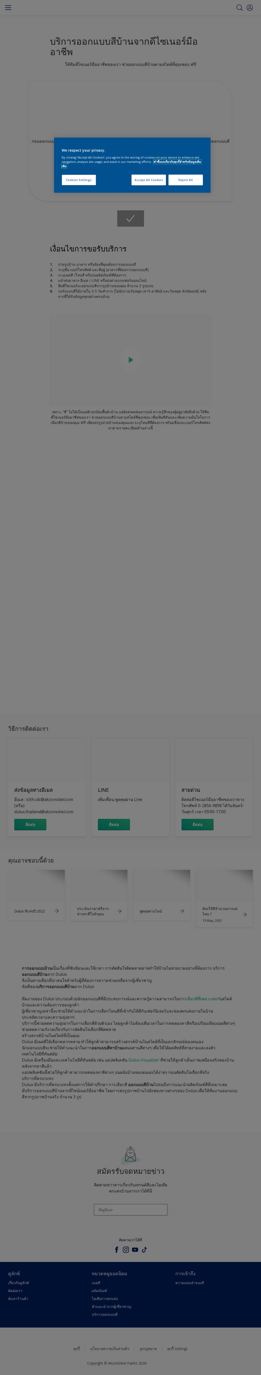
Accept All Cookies (149, 180)
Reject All (185, 180)
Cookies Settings (79, 180)
